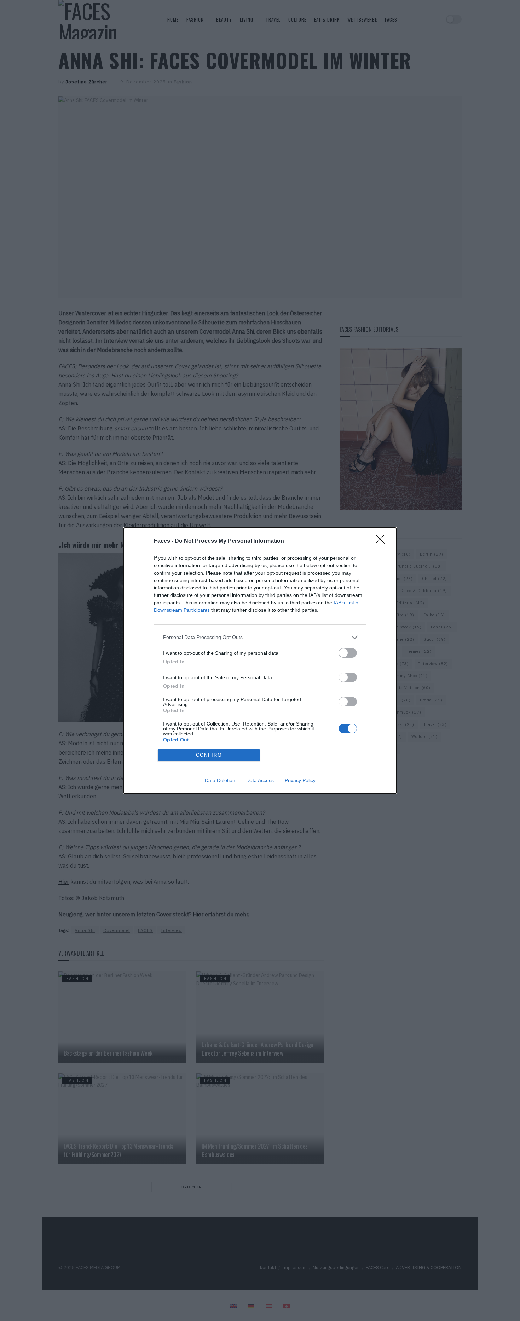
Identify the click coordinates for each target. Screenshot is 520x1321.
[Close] (382, 541)
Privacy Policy (300, 780)
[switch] (348, 653)
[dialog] (260, 661)
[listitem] (260, 637)
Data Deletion (220, 780)
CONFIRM (209, 755)
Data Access (260, 780)
